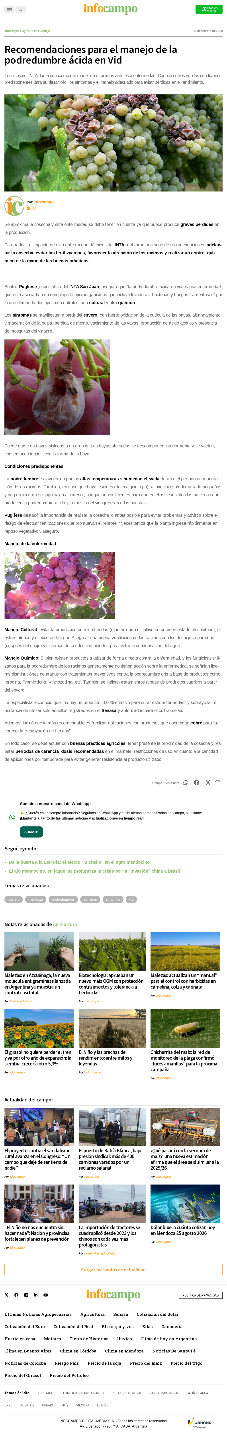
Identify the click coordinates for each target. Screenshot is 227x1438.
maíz (64, 1405)
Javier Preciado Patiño (100, 1253)
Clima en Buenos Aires (27, 1351)
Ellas (147, 1326)
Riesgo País (67, 1363)
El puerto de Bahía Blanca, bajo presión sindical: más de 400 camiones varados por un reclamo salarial (110, 1159)
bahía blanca (197, 1393)
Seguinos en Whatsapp (209, 9)
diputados (46, 1393)
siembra (82, 1405)
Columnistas (93, 1072)
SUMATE (31, 832)
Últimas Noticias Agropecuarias (38, 1314)
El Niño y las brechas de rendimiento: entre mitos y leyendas (105, 1058)
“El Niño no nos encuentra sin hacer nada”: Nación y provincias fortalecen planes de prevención (36, 1233)
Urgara (48, 1405)
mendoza (35, 899)
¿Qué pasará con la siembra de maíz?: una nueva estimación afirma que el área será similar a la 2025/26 (185, 1159)
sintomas (113, 899)
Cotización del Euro (24, 1326)
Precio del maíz (146, 1363)
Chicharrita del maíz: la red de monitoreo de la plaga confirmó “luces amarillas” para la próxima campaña (184, 1061)
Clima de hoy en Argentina (169, 1338)
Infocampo (11, 31)
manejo (14, 899)
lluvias (124, 1338)
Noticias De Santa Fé (174, 1351)
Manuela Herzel (21, 1001)
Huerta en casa (19, 1338)
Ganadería (172, 1326)
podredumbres (63, 899)
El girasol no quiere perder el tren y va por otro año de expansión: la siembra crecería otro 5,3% (37, 1058)
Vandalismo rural (164, 1393)
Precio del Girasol (22, 1375)
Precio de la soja (104, 1363)
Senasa (120, 1314)
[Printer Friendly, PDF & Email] (217, 784)
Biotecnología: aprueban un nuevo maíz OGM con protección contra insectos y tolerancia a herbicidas (111, 984)
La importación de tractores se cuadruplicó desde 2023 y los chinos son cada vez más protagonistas (109, 1236)
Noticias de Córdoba (25, 1363)
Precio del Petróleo (69, 1375)
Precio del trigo (186, 1363)
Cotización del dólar (157, 1314)
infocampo (91, 1001)
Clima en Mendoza (124, 1351)
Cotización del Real (73, 1326)
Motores (52, 1338)
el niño (103, 1405)
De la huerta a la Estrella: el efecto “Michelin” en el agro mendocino (79, 862)
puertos (27, 1405)
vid (131, 899)
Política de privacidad (200, 1295)
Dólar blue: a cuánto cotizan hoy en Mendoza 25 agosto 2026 (183, 1230)
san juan (90, 899)
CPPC (8, 1405)
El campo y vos (118, 1326)
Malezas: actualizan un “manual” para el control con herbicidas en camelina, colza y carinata (184, 981)
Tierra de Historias (89, 1338)
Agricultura (29, 31)
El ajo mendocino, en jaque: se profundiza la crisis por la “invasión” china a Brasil (94, 871)
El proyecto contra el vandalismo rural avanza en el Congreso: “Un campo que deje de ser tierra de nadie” (37, 1159)
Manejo (45, 31)
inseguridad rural (127, 1393)
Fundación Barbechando (83, 1393)
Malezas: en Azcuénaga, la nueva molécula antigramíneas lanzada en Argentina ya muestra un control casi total (37, 984)
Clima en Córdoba (78, 1351)
